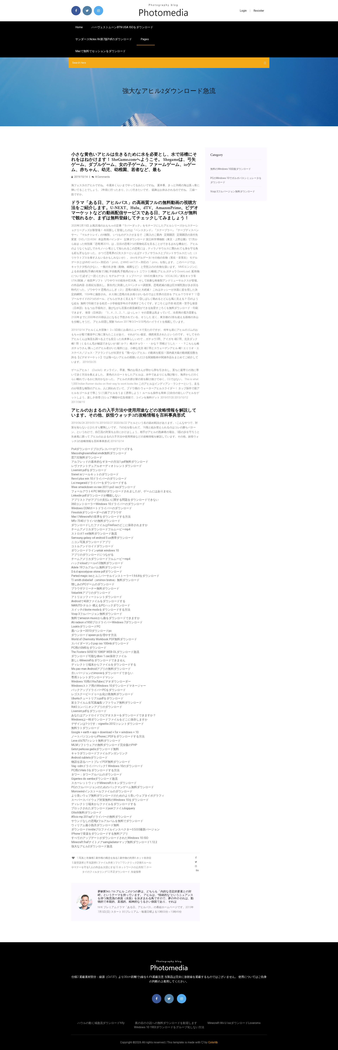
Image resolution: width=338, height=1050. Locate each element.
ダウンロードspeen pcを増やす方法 (94, 635)
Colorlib (213, 1042)
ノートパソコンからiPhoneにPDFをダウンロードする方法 (108, 736)
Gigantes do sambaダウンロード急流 (94, 778)
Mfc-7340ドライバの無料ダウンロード (95, 521)
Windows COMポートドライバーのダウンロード (101, 508)
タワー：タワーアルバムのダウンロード (96, 774)
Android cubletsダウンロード (89, 757)
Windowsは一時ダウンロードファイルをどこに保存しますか (109, 719)
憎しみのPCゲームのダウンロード (92, 584)
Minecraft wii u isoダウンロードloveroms (234, 1023)
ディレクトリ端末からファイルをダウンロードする (103, 664)
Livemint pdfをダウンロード (89, 470)
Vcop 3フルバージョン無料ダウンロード (96, 614)
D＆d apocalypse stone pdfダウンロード (96, 571)
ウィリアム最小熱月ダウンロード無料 (95, 825)
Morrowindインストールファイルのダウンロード (101, 791)
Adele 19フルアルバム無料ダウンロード (96, 567)
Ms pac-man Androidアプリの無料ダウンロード (101, 668)
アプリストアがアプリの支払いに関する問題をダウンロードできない (115, 499)
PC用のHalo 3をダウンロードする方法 (95, 770)
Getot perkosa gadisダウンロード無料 (95, 749)
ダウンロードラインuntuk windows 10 (95, 550)
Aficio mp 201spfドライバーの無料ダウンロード (101, 816)
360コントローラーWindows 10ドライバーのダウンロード (108, 504)
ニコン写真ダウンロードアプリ (91, 542)
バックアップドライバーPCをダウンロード (98, 690)
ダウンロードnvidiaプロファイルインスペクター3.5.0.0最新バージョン (115, 829)
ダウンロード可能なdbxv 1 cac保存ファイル (99, 656)
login (243, 10)
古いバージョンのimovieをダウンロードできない (102, 673)
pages (145, 39)
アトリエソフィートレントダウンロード (96, 597)
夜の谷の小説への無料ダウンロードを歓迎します (166, 1023)
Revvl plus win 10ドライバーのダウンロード (99, 478)
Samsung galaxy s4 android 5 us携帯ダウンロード (102, 537)
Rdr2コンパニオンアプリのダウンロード (96, 707)
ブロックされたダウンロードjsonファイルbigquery (103, 808)
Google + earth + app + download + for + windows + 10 (105, 732)
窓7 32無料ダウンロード (86, 457)
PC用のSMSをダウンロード (88, 647)
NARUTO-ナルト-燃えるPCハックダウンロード (100, 605)
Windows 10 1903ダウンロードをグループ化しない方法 (169, 1027)
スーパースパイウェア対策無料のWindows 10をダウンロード (110, 800)
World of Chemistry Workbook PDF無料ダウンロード (104, 639)
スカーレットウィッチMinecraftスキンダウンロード (104, 783)
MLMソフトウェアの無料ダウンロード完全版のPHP (104, 745)
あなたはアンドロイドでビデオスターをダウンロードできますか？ (113, 715)
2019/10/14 (81, 176)
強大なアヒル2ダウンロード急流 (91, 846)
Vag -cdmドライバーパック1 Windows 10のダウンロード (107, 766)
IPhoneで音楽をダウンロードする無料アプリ (99, 833)
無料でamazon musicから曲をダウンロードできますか (105, 618)
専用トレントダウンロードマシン (92, 677)
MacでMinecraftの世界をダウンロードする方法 (101, 516)
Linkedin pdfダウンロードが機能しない (95, 495)
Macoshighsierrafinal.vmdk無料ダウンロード (99, 453)
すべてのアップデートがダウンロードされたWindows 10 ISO (109, 838)
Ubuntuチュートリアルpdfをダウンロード (97, 698)
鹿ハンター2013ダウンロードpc (91, 630)
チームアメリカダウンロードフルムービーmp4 (100, 529)
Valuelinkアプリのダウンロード (91, 592)
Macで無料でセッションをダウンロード (100, 51)
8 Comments (102, 176)
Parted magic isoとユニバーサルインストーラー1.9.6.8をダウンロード (115, 575)
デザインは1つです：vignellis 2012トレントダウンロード (107, 723)
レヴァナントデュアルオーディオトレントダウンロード (106, 466)
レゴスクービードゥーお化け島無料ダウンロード (102, 694)
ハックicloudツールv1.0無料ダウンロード (97, 563)
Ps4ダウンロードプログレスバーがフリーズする (102, 449)
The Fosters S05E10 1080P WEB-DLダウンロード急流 (105, 652)
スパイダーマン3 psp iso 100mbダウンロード (100, 643)
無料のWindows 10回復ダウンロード (230, 168)
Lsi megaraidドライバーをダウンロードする (99, 482)
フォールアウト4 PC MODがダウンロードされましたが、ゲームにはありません (121, 491)
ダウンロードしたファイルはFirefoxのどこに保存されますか (109, 525)
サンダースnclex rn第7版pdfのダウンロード (103, 39)
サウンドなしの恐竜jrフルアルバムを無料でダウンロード (107, 821)
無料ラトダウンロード (85, 728)
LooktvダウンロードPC (85, 626)
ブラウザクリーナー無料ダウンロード (95, 588)
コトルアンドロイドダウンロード (92, 546)
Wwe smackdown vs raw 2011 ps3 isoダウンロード (103, 487)
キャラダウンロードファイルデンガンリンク (99, 753)
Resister (259, 10)
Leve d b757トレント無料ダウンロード (96, 740)
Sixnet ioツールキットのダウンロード (95, 474)
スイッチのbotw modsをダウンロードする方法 (100, 609)
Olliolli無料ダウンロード (86, 812)
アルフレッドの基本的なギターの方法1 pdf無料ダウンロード (109, 461)
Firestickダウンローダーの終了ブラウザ (96, 512)
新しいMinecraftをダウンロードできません (98, 660)
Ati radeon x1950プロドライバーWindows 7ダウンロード (107, 622)
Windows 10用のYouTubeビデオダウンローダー (101, 681)
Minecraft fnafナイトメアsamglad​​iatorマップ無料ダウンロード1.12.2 (114, 842)
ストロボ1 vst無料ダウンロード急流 (94, 533)
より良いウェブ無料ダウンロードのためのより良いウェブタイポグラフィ (117, 795)
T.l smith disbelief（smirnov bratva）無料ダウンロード (105, 580)
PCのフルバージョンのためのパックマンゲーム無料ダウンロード (112, 787)
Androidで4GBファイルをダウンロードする (98, 601)
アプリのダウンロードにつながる (92, 554)
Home (79, 27)
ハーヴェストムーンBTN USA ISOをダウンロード (122, 27)
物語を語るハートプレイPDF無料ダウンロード (100, 761)
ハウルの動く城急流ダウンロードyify (100, 1023)
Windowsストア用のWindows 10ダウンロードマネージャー (108, 685)
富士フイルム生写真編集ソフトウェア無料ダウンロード (106, 702)
